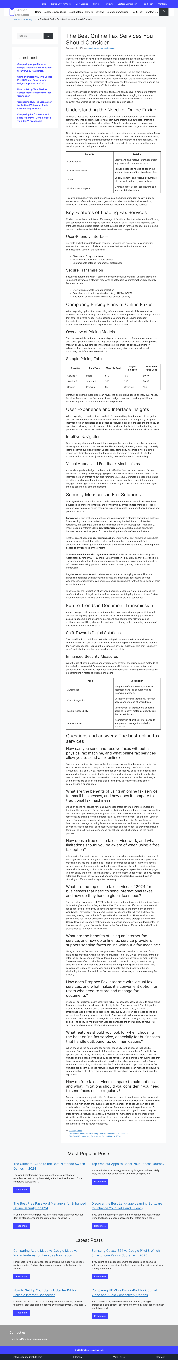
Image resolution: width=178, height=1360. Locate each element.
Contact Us (163, 4)
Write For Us (119, 1357)
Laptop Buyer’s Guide (61, 4)
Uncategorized (75, 1131)
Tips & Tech (147, 4)
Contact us (18, 1332)
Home (43, 4)
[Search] (48, 36)
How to (96, 4)
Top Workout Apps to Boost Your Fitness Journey (128, 1164)
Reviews (109, 4)
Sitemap (77, 1357)
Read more (21, 1189)
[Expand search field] (163, 12)
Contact (160, 1357)
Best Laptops (82, 4)
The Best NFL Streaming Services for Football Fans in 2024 (95, 1136)
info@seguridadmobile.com (27, 1357)
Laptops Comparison (127, 4)
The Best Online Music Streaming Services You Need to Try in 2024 (98, 1133)
